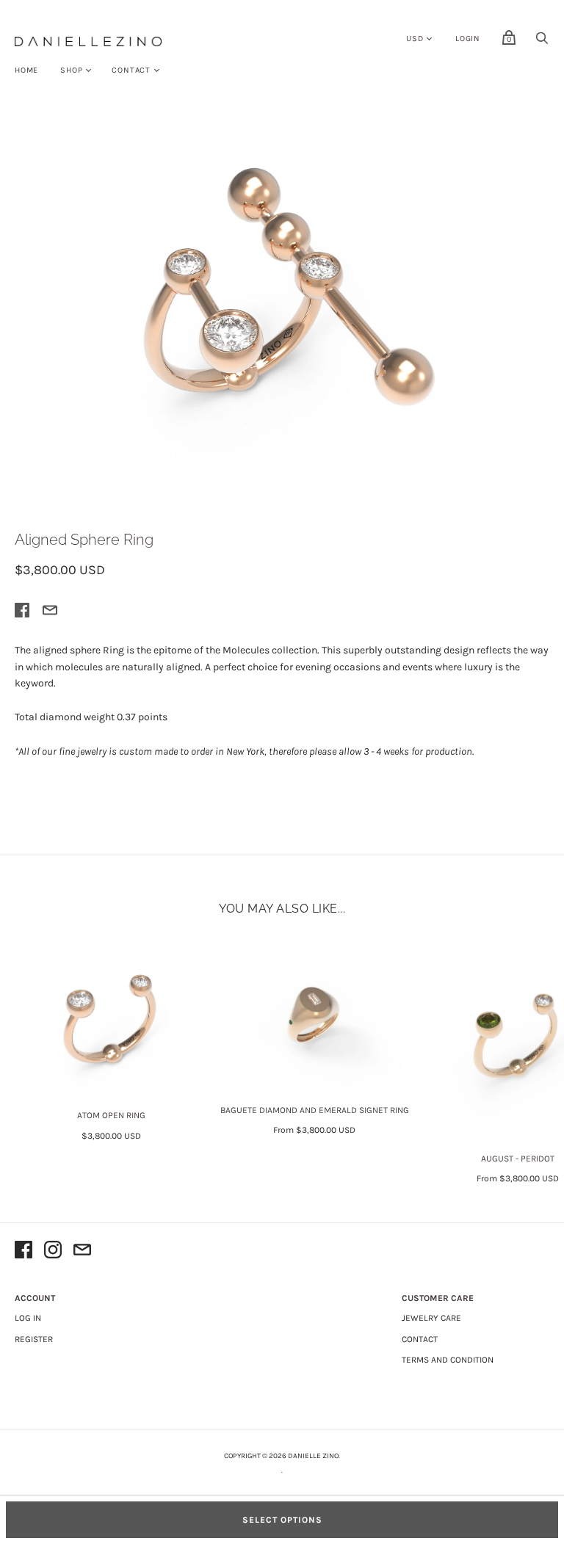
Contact (131, 70)
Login (467, 38)
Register (34, 1339)
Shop (71, 70)
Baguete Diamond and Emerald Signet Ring (314, 1110)
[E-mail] (82, 1252)
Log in (28, 1318)
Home (26, 70)
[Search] (542, 42)
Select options (282, 1520)
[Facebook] (23, 1252)
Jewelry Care (431, 1318)
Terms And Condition (448, 1360)
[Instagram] (53, 1252)
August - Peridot (517, 1158)
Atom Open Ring (111, 1115)
